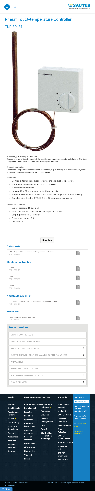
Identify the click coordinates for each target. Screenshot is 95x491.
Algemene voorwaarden (75, 483)
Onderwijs (28, 420)
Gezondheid (29, 443)
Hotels (27, 459)
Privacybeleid (52, 483)
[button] (6, 489)
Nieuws (11, 419)
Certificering (13, 422)
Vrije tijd (28, 455)
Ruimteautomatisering (68, 442)
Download (47, 240)
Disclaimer (62, 483)
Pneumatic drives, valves (24, 368)
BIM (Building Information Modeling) (46, 436)
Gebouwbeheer (64, 425)
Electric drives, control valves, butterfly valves (39, 355)
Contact (11, 451)
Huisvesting (29, 451)
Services (45, 415)
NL (15, 7)
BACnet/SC (63, 460)
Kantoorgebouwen (32, 404)
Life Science (29, 447)
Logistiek (28, 416)
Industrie (28, 412)
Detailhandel (30, 408)
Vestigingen (13, 437)
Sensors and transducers (25, 341)
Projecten (45, 411)
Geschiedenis (14, 408)
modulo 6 (62, 411)
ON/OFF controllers (22, 335)
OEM (43, 425)
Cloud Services (19, 382)
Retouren (12, 441)
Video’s (11, 433)
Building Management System (27, 375)
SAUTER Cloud (64, 415)
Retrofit (44, 429)
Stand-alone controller (25, 348)
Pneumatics (17, 362)
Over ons (11, 404)
